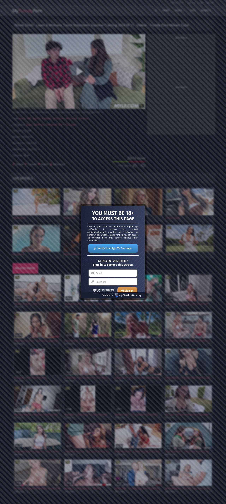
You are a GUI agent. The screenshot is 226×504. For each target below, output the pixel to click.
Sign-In (128, 290)
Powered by (107, 295)
